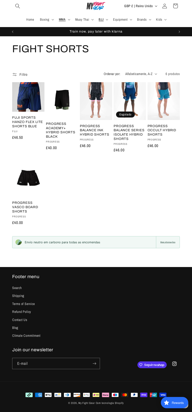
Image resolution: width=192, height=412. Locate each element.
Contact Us (19, 319)
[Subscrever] (94, 363)
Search (17, 287)
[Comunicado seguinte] (179, 31)
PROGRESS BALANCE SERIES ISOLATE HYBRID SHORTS (129, 132)
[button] (17, 6)
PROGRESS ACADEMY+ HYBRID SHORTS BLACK (60, 130)
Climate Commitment (26, 335)
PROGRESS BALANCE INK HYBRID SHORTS (94, 130)
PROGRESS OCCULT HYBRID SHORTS (162, 130)
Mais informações (167, 242)
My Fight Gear (86, 403)
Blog (15, 327)
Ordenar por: (112, 73)
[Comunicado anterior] (13, 31)
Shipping (18, 295)
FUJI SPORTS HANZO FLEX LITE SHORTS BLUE (27, 122)
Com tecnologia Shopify (110, 403)
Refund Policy (21, 311)
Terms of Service (23, 303)
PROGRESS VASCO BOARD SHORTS (25, 207)
